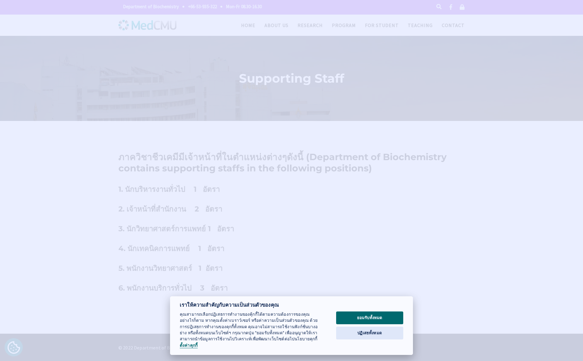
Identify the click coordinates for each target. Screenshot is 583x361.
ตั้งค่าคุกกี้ (189, 345)
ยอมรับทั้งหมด (370, 317)
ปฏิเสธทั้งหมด (369, 332)
